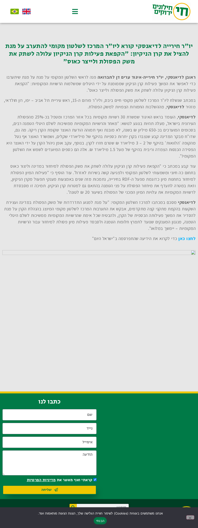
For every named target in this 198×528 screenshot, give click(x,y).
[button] (70, 11)
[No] (190, 517)
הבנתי (100, 521)
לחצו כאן (187, 238)
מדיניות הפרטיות (41, 480)
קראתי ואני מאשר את (59, 480)
